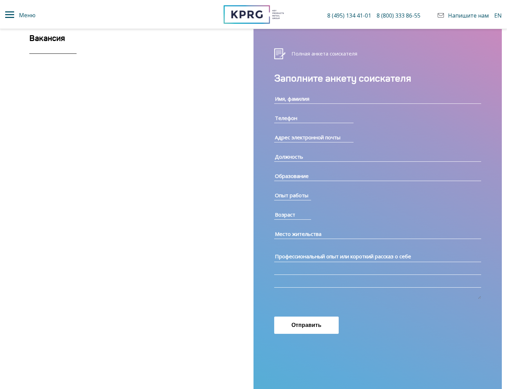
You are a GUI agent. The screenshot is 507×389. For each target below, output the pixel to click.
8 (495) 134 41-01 (349, 15)
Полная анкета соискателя (324, 53)
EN (498, 15)
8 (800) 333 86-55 (398, 15)
